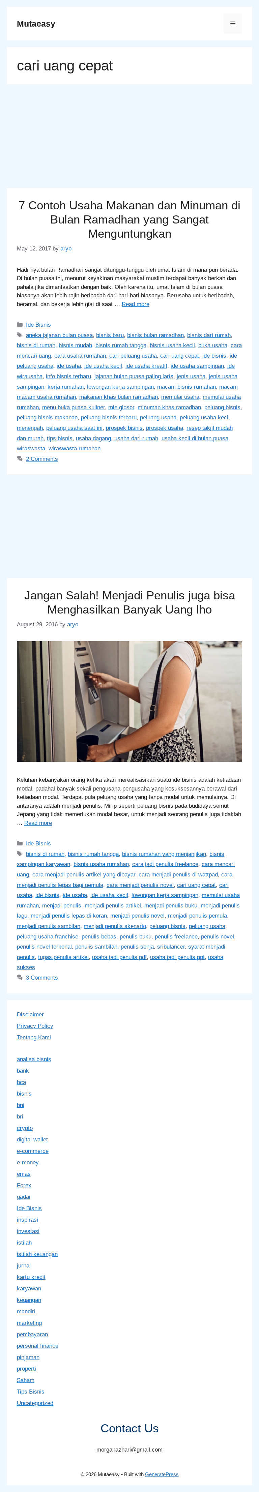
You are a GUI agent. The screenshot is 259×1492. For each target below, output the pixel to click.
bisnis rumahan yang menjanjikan (164, 854)
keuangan (29, 1300)
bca (21, 1082)
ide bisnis (214, 356)
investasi (28, 1231)
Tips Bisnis (31, 1392)
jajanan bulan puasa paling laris (133, 376)
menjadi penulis (61, 905)
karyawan (29, 1288)
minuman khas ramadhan (169, 407)
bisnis (24, 1094)
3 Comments (42, 978)
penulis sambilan (96, 947)
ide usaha (69, 366)
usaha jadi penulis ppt (177, 957)
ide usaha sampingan (197, 366)
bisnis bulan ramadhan (155, 335)
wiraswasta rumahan (74, 448)
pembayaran (32, 1334)
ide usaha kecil (103, 366)
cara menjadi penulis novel (140, 885)
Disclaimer (30, 1014)
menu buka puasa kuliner (73, 407)
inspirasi (27, 1220)
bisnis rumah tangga (120, 345)
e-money (28, 1162)
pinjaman (28, 1357)
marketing (29, 1323)
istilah (24, 1243)
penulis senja (137, 947)
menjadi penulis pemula (197, 916)
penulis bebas (99, 936)
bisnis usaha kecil (172, 345)
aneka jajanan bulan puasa (59, 335)
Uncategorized (35, 1403)
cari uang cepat (179, 356)
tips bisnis (60, 438)
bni (20, 1105)
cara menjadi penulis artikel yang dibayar (83, 874)
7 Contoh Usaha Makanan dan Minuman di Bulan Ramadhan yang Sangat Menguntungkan (129, 219)
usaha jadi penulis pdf (119, 957)
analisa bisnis (34, 1059)
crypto (25, 1128)
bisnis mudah (75, 345)
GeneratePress (162, 1474)
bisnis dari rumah (209, 335)
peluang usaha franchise (47, 936)
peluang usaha (158, 417)
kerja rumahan (66, 387)
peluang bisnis (222, 407)
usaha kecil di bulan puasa (195, 438)
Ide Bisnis (38, 325)
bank (23, 1071)
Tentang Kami (34, 1037)
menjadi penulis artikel (113, 905)
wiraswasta (31, 448)
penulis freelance (176, 936)
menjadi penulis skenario (115, 926)
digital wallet (32, 1139)
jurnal (24, 1265)
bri (20, 1116)
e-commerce (33, 1151)
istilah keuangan (37, 1254)
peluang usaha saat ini (74, 428)
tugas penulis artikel (63, 957)
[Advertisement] (129, 138)
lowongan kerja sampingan (120, 387)
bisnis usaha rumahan (101, 864)
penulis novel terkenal (44, 947)
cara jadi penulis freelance (165, 864)
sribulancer (171, 947)
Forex (24, 1185)
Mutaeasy (36, 23)
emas (24, 1174)
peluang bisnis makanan (47, 417)
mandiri (26, 1311)
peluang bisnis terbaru (109, 417)
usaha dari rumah (136, 438)
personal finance (37, 1346)
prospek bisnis (124, 428)
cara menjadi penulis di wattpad (178, 874)
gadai (23, 1197)
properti (26, 1369)
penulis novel (217, 936)
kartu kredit (31, 1277)
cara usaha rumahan (80, 356)
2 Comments (42, 459)
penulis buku (135, 936)
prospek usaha (164, 428)
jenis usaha (191, 376)
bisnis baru (110, 335)
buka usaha (212, 345)
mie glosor (121, 407)
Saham (25, 1380)
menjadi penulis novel (137, 916)
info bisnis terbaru (68, 376)
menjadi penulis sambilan (48, 926)
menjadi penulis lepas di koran (69, 916)
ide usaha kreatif (146, 366)
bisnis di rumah (36, 345)
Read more (135, 304)
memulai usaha (180, 397)
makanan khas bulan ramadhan (118, 397)
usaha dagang (93, 438)
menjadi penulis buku (170, 905)
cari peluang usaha (133, 356)
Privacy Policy (35, 1026)
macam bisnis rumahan (186, 387)
